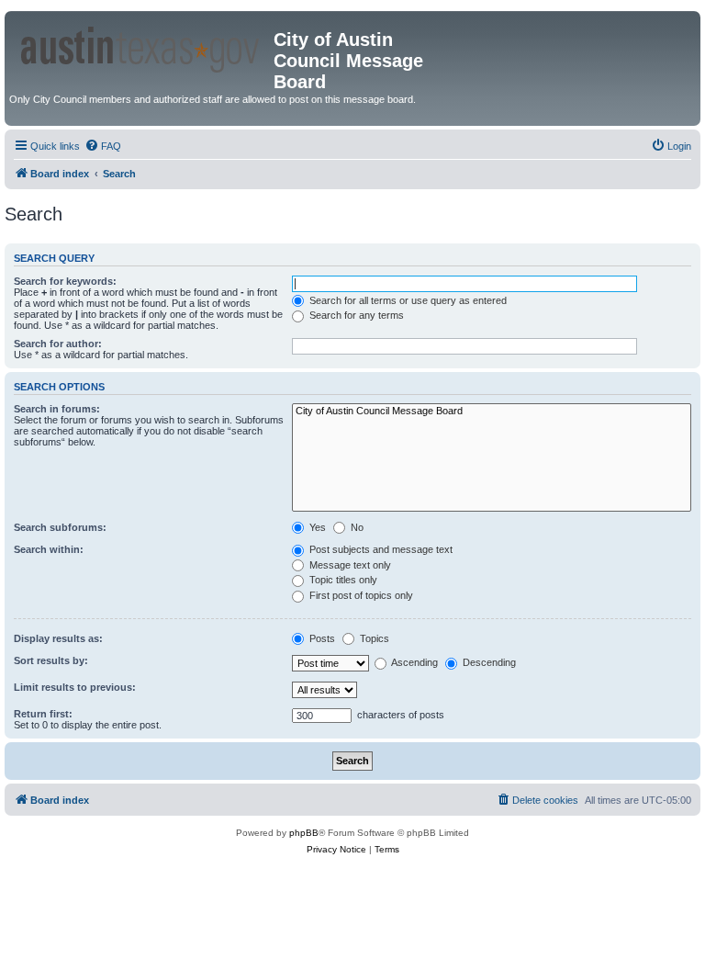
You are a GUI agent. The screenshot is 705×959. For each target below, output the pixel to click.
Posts (321, 638)
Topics (373, 638)
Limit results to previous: (75, 687)
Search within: (49, 549)
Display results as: (58, 638)
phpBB (304, 833)
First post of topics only (360, 595)
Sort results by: (51, 660)
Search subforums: (60, 527)
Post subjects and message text (380, 549)
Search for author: (58, 343)
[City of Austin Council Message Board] (491, 411)
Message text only (349, 564)
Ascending (413, 662)
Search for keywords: (65, 281)
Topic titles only (342, 579)
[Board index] (141, 46)
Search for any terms (355, 315)
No (356, 527)
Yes (316, 527)
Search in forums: (57, 408)
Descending (488, 662)
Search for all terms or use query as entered (407, 300)
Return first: (43, 713)
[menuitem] (102, 146)
